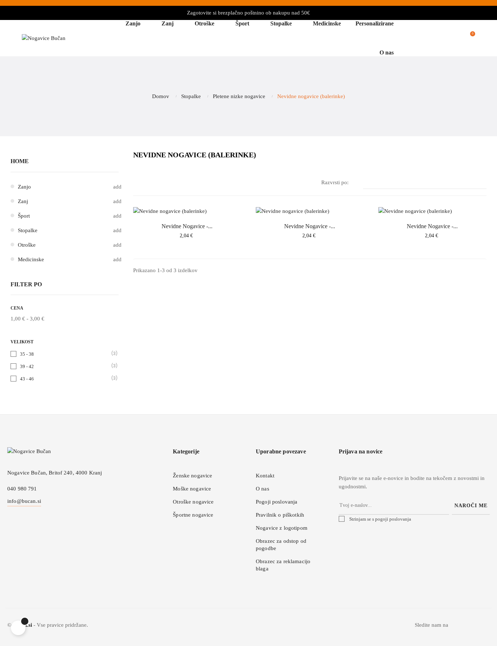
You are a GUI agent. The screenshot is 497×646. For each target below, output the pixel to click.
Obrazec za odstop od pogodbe (281, 544)
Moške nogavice (192, 489)
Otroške (27, 245)
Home (20, 161)
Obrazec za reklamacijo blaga (283, 565)
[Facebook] (469, 627)
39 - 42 (65, 366)
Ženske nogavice (192, 476)
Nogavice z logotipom (281, 528)
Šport (24, 216)
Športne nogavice (193, 515)
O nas (262, 489)
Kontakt (265, 476)
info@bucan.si (24, 501)
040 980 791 (22, 489)
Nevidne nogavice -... (187, 226)
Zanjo (24, 187)
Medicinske (31, 259)
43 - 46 (65, 378)
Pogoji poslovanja (276, 502)
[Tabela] (137, 182)
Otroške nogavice (193, 502)
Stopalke (27, 230)
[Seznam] (148, 182)
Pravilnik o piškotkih (280, 515)
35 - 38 (65, 354)
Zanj (23, 201)
